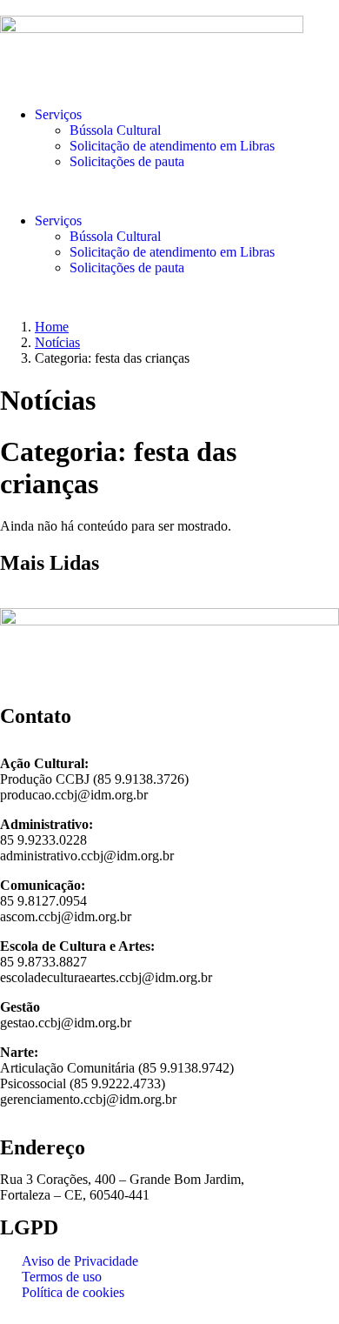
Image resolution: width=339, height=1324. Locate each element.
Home (52, 326)
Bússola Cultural (115, 130)
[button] (169, 191)
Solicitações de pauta (127, 161)
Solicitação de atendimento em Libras (172, 145)
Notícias (57, 342)
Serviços (58, 114)
